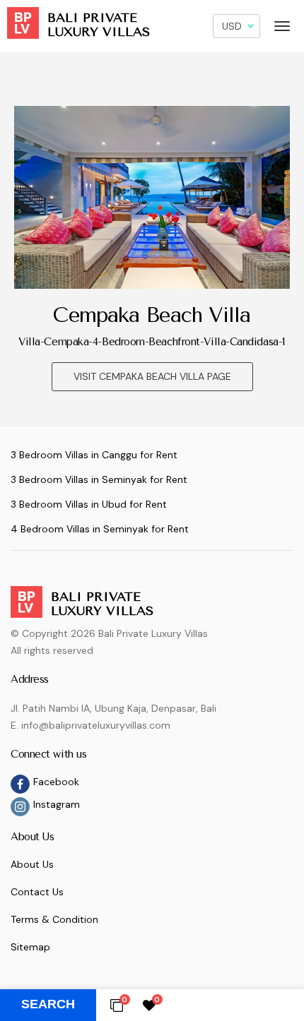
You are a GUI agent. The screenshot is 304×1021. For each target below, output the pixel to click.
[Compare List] (116, 1005)
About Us (32, 864)
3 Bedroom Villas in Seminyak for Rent (99, 479)
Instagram (56, 804)
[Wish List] (149, 1005)
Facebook (56, 781)
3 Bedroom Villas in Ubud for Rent (89, 504)
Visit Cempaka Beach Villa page (152, 376)
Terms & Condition (54, 919)
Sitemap (30, 947)
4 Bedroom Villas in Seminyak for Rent (100, 529)
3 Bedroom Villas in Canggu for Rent (94, 454)
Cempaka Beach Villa (151, 315)
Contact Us (37, 891)
